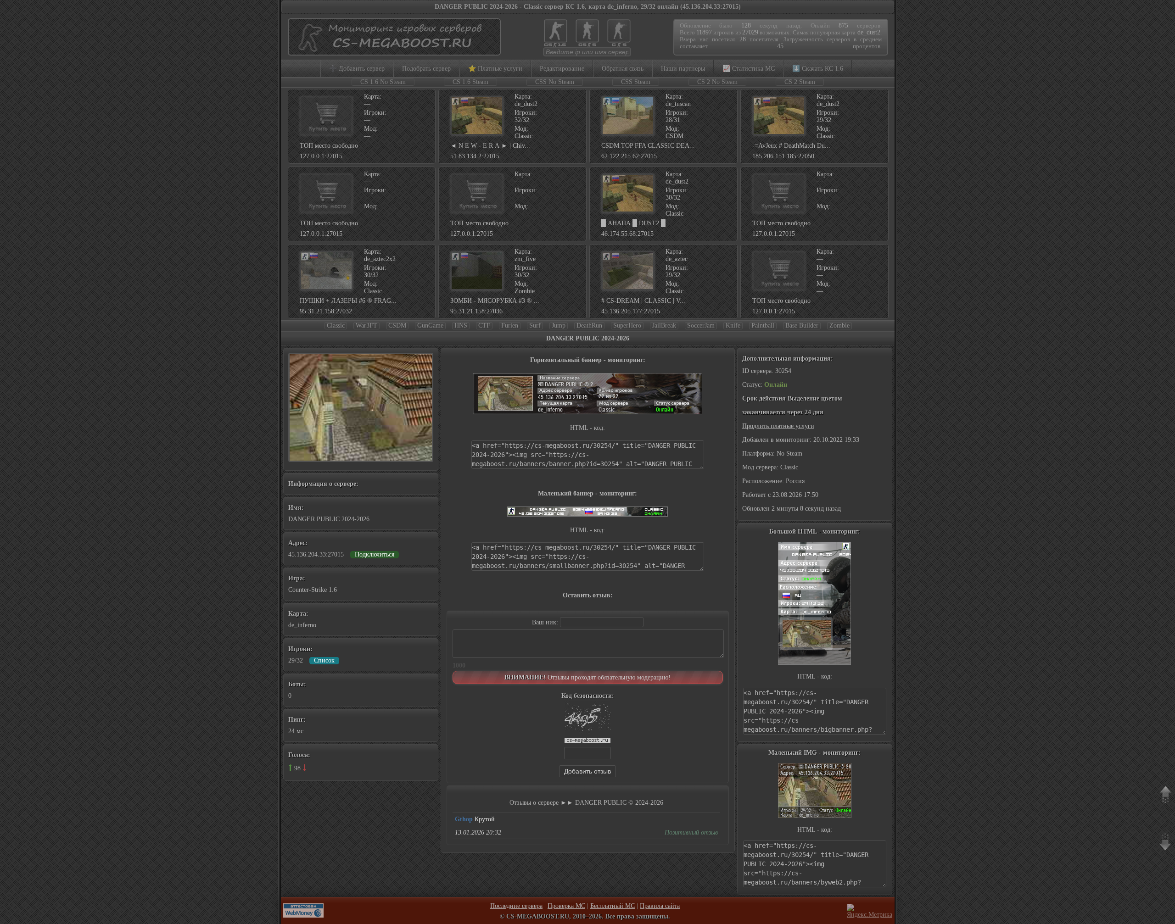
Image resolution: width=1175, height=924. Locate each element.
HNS (460, 325)
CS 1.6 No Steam (383, 81)
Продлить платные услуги (778, 426)
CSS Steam (635, 81)
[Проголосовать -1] (304, 767)
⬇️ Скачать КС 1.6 (817, 68)
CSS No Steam (554, 81)
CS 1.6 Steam (470, 81)
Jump (558, 325)
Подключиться (374, 554)
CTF (484, 325)
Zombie (839, 325)
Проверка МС (566, 905)
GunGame (430, 325)
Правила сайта (660, 905)
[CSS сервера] (587, 46)
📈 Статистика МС (748, 68)
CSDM (397, 325)
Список (324, 660)
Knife (733, 325)
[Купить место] (326, 133)
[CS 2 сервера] (619, 46)
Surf (535, 325)
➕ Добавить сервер (357, 68)
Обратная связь (622, 68)
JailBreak (664, 325)
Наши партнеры (683, 68)
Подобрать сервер (426, 68)
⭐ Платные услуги (495, 68)
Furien (509, 325)
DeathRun (589, 325)
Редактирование (562, 68)
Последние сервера (516, 905)
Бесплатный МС (612, 905)
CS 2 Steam (799, 81)
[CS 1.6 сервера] (556, 46)
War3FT (366, 325)
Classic (336, 325)
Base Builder (801, 325)
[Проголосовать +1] (290, 767)
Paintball (762, 325)
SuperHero (627, 325)
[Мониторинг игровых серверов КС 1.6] (392, 51)
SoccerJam (701, 325)
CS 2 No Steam (717, 81)
